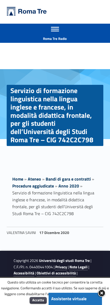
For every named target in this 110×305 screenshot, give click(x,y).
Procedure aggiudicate (33, 186)
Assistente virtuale (69, 298)
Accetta (38, 300)
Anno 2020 (68, 186)
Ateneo (34, 179)
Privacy (61, 267)
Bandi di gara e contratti (68, 179)
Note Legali (78, 267)
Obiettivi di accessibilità (56, 273)
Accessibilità (24, 273)
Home (17, 179)
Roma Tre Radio (55, 38)
